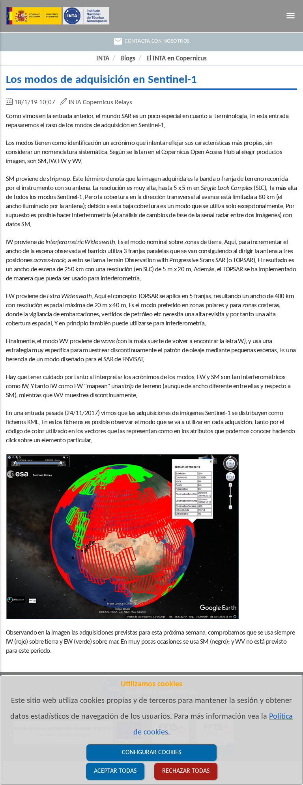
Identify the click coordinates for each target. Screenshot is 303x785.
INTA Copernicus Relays (100, 102)
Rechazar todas (185, 771)
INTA (102, 58)
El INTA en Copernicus (176, 58)
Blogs (127, 58)
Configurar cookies (151, 752)
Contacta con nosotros (151, 41)
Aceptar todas (115, 771)
